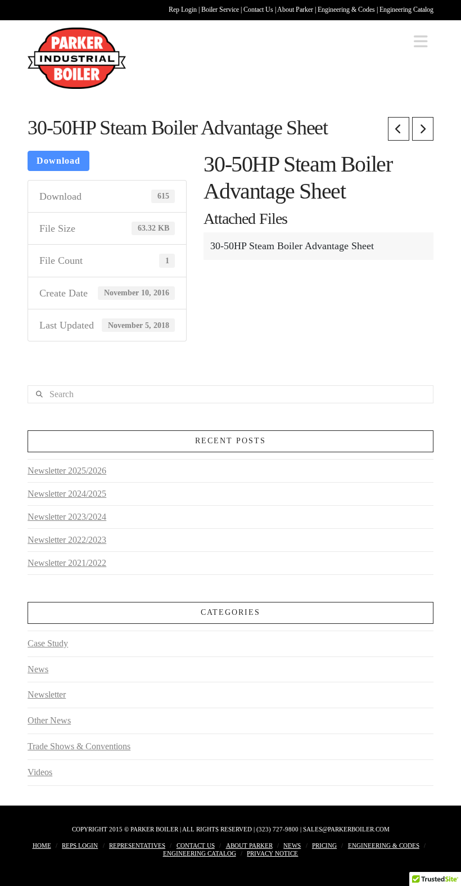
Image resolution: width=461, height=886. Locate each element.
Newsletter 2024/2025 (67, 493)
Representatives (137, 845)
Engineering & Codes (347, 10)
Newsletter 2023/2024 (67, 516)
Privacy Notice (272, 853)
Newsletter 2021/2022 (67, 563)
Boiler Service (221, 10)
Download (58, 160)
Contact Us (259, 10)
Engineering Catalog (406, 10)
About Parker (296, 10)
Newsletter (47, 694)
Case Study (48, 643)
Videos (40, 772)
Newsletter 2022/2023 (67, 540)
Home (42, 845)
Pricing (324, 845)
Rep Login (183, 10)
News (38, 669)
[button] (420, 41)
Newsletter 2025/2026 (67, 470)
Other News (49, 720)
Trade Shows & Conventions (79, 746)
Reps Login (80, 845)
